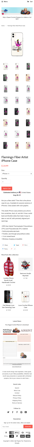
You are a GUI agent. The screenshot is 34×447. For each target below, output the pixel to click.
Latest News (17, 321)
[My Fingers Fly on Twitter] (8, 412)
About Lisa (17, 390)
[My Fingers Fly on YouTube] (26, 412)
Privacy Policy (17, 398)
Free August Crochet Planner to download (17, 325)
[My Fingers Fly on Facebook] (13, 412)
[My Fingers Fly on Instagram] (21, 412)
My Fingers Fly (18, 441)
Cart (31, 1)
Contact (17, 393)
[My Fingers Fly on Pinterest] (17, 412)
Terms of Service (17, 403)
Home (3, 25)
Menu (6, 1)
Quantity (4, 178)
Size (2, 170)
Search (17, 388)
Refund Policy (17, 395)
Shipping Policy (17, 400)
